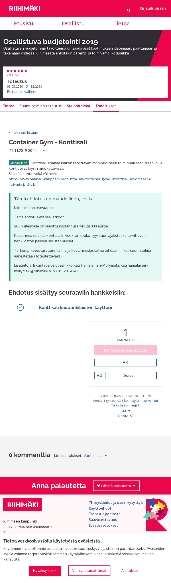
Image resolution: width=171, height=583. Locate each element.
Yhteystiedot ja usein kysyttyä (116, 502)
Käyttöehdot (100, 508)
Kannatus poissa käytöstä (125, 350)
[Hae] (129, 10)
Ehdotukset (106, 105)
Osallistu (73, 23)
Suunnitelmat (79, 105)
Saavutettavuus (103, 519)
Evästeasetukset (103, 525)
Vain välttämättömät (89, 570)
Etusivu (23, 23)
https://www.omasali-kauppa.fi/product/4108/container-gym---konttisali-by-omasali (80, 179)
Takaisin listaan (24, 132)
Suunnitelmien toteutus (41, 105)
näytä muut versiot (144, 400)
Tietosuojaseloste (105, 513)
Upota (123, 416)
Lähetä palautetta (120, 487)
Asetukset (129, 570)
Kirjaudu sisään (153, 8)
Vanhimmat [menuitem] (93, 455)
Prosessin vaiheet (22, 91)
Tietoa (121, 23)
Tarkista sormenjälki (125, 405)
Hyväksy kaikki (45, 570)
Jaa (124, 410)
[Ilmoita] (44, 150)
